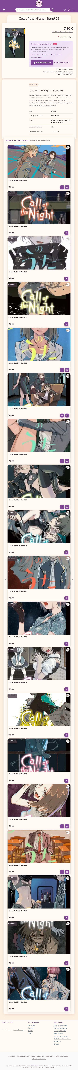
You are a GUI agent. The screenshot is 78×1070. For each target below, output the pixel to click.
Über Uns (30, 1028)
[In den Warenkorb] (67, 187)
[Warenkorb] (74, 10)
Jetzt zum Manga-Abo (43, 63)
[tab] (33, 84)
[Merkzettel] (64, 10)
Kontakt (30, 1031)
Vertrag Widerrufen (60, 1031)
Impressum (57, 1041)
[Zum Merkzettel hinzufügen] (68, 147)
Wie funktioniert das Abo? (61, 62)
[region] (15, 43)
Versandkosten (35, 1066)
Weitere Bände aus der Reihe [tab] (39, 140)
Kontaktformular (18, 1030)
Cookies (56, 1044)
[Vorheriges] (5, 580)
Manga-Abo (31, 1026)
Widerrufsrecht (58, 1033)
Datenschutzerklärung (60, 1026)
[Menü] (4, 9)
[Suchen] (51, 9)
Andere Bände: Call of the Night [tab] (17, 140)
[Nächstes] (72, 580)
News (29, 1033)
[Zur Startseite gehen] (39, 3)
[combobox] (33, 9)
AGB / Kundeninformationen (62, 1039)
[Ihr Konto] (69, 10)
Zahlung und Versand (60, 1028)
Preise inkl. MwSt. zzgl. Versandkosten (62, 32)
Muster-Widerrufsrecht (61, 1036)
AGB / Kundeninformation (39, 1059)
